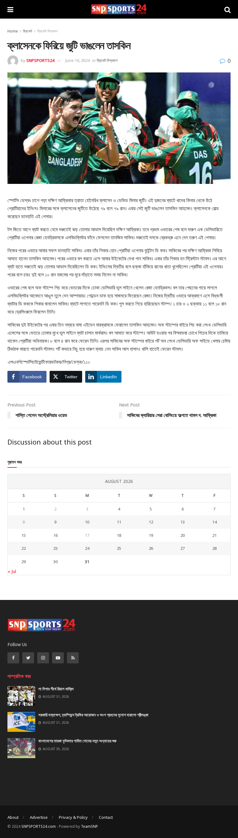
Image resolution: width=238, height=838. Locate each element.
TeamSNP (89, 826)
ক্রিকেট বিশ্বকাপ (47, 31)
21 (214, 535)
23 (55, 548)
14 (214, 522)
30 (55, 561)
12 (151, 522)
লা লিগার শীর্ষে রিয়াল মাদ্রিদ (55, 689)
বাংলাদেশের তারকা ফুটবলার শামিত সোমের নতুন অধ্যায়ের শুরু (77, 741)
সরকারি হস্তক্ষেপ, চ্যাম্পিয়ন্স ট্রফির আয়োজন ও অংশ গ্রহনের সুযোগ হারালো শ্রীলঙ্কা (93, 715)
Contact (106, 817)
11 (119, 522)
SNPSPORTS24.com (38, 826)
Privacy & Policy (73, 817)
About (13, 817)
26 (151, 548)
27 (182, 548)
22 (23, 548)
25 (119, 548)
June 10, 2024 (77, 60)
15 (23, 535)
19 (151, 535)
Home (12, 31)
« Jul (12, 571)
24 (87, 548)
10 (87, 522)
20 (182, 535)
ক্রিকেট (27, 31)
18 (119, 535)
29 (23, 561)
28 (214, 548)
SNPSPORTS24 (40, 60)
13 (182, 522)
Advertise (39, 817)
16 (55, 535)
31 (87, 561)
